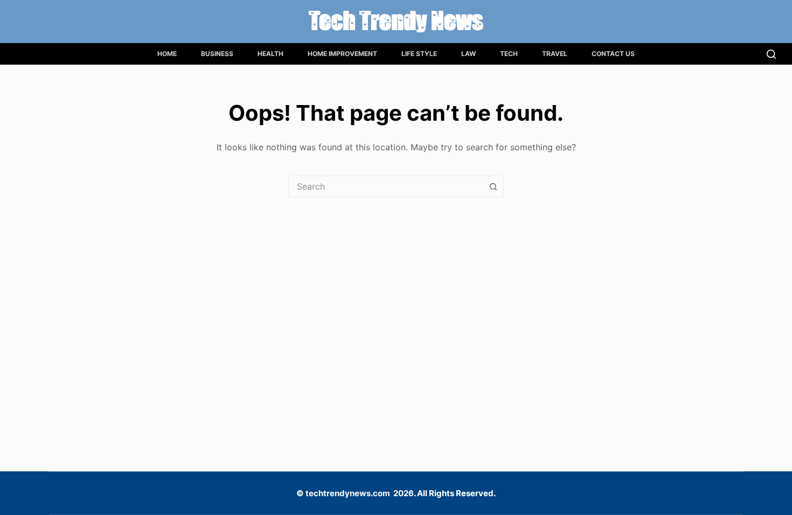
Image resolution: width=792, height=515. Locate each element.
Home (167, 54)
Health (270, 54)
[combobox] (386, 186)
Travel (554, 54)
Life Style (419, 54)
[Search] (771, 54)
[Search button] (493, 186)
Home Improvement (342, 54)
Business (217, 54)
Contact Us (613, 54)
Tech (509, 54)
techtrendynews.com (347, 493)
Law (468, 54)
